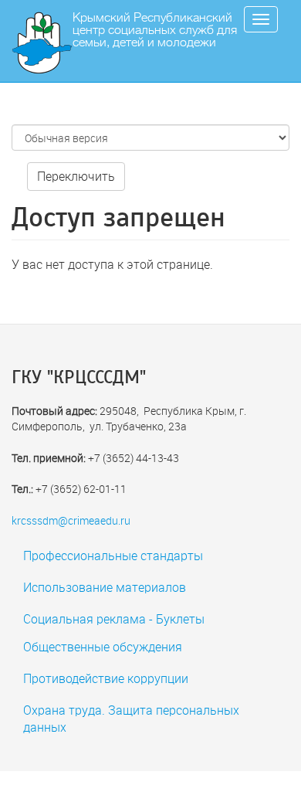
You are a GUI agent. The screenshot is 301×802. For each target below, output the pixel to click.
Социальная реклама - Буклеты (114, 618)
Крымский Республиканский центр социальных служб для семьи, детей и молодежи (155, 30)
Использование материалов (104, 587)
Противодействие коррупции (105, 678)
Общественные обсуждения (102, 646)
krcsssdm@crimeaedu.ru (71, 520)
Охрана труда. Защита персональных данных (131, 719)
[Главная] (48, 43)
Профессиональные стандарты (113, 555)
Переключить (76, 176)
